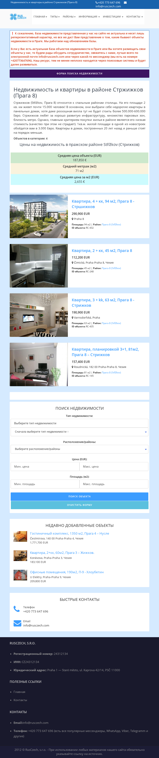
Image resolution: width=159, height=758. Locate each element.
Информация (88, 16)
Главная (39, 16)
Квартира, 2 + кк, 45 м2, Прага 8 (102, 250)
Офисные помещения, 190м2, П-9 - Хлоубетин (67, 572)
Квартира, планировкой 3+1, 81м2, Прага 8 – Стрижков (105, 352)
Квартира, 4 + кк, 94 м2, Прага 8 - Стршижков (103, 204)
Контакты (133, 16)
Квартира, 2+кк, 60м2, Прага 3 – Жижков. (62, 552)
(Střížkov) (116, 224)
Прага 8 (106, 224)
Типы (54, 16)
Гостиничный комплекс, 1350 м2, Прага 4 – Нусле (69, 533)
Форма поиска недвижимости (80, 73)
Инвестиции (112, 16)
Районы (68, 16)
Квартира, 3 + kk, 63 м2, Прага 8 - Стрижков (103, 302)
